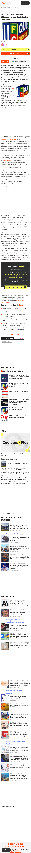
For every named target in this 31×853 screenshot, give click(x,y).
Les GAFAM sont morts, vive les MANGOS (19, 706)
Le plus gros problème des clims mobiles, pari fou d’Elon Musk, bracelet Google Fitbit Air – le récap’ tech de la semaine (19, 645)
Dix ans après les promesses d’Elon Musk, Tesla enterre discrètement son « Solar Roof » (19, 463)
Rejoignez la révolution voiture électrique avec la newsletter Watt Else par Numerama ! (19, 376)
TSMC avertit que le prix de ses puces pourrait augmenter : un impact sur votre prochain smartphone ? (19, 716)
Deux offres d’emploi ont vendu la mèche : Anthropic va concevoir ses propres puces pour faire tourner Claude (20, 603)
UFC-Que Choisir (7, 342)
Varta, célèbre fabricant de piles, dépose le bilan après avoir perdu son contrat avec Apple (15, 482)
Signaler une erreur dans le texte (10, 334)
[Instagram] (13, 847)
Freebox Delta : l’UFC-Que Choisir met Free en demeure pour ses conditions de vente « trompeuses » (19, 402)
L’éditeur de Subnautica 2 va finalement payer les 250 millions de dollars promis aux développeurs (19, 776)
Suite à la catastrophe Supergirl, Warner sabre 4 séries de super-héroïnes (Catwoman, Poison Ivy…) (15, 474)
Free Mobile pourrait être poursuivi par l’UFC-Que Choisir (19, 408)
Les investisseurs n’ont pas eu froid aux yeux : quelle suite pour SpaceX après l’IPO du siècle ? (20, 683)
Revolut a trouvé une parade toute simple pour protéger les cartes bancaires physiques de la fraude (20, 758)
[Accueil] (3, 3)
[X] (10, 847)
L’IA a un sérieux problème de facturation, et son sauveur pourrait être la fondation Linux (19, 749)
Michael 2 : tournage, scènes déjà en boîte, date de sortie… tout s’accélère (20, 566)
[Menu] (8, 3)
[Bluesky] (23, 847)
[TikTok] (8, 847)
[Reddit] (18, 847)
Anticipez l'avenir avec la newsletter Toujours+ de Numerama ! (15, 454)
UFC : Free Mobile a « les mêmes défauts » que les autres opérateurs (18, 417)
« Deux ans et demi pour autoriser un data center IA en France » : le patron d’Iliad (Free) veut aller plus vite (16, 310)
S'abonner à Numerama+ (14, 287)
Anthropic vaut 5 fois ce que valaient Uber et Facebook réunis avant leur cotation (20, 767)
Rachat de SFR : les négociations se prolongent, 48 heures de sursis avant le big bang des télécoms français (19, 734)
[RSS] (20, 847)
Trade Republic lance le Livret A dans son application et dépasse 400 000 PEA (13, 469)
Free (21, 305)
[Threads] (25, 847)
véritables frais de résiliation (9, 140)
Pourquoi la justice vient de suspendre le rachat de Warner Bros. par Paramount (19, 636)
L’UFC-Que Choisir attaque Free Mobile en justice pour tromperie (19, 392)
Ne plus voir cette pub (7, 367)
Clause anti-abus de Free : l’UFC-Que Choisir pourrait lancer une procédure (19, 385)
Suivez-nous (5, 61)
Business (3, 11)
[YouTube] (5, 847)
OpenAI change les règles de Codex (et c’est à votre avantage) (19, 697)
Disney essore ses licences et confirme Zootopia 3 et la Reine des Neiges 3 (19, 548)
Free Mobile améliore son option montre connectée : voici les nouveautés (14, 324)
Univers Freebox (6, 160)
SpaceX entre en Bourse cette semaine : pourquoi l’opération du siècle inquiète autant (19, 725)
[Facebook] (15, 847)
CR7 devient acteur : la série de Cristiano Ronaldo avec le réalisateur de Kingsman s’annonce (15, 478)
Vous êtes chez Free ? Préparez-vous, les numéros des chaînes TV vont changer (14, 328)
